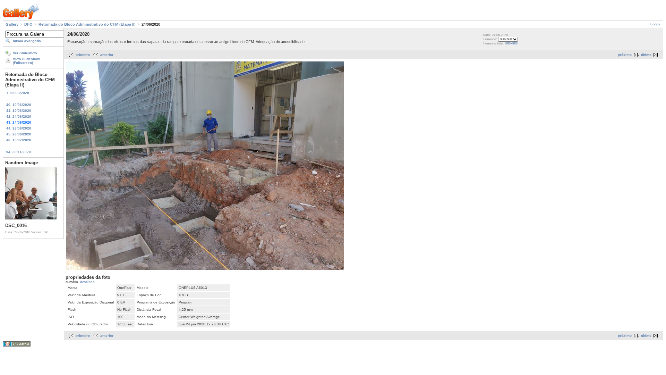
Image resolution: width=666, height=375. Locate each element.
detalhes (87, 282)
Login (655, 24)
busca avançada (27, 41)
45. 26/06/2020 (18, 134)
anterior (106, 55)
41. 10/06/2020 (18, 110)
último (646, 55)
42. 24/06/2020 (18, 116)
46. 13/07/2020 (18, 140)
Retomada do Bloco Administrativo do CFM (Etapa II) (87, 24)
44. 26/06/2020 (18, 128)
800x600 (511, 43)
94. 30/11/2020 (18, 152)
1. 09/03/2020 (17, 93)
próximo (625, 55)
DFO (28, 24)
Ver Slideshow (25, 53)
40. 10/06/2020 (18, 105)
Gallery (12, 24)
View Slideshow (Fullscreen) (26, 61)
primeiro (83, 55)
